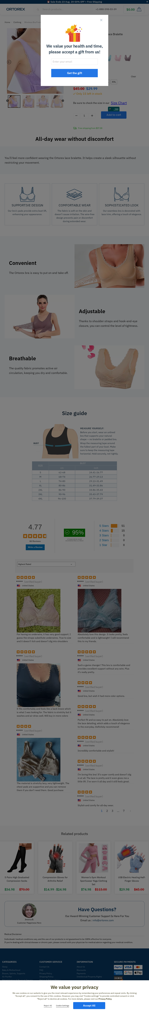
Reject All (48, 1006)
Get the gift (74, 73)
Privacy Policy (105, 999)
